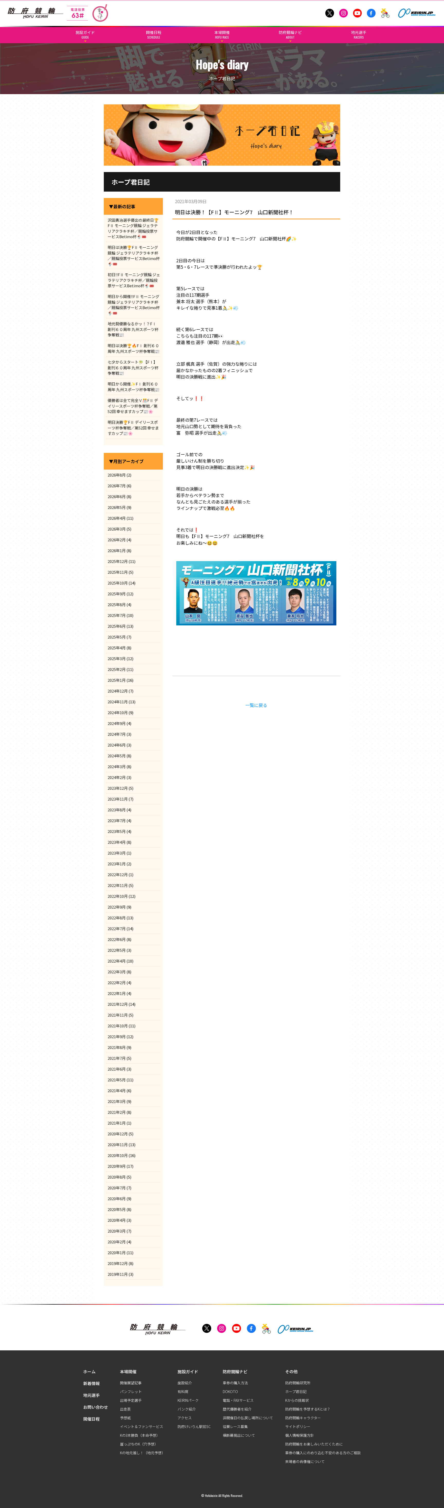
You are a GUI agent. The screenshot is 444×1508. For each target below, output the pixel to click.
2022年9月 (117, 907)
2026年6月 (117, 496)
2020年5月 (117, 1209)
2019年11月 (118, 1274)
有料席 (183, 1391)
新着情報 (91, 1383)
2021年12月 (118, 1004)
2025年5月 (117, 637)
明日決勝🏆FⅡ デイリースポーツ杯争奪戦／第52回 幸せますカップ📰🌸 (133, 427)
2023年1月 (117, 863)
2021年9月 (117, 1036)
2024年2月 (117, 777)
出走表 (125, 1409)
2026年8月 (117, 475)
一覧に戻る (256, 705)
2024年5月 (117, 755)
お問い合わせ (95, 1407)
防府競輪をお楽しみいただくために (314, 1444)
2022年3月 (117, 971)
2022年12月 (118, 874)
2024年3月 (117, 766)
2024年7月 (117, 734)
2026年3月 (117, 529)
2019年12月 (118, 1263)
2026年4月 (117, 518)
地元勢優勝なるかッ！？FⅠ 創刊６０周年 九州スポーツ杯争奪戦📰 (133, 329)
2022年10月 (118, 896)
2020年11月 (118, 1144)
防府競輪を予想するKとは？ (307, 1409)
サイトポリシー (297, 1426)
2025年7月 (117, 615)
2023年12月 (118, 788)
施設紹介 (185, 1382)
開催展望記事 (131, 1382)
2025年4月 (117, 647)
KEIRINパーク (188, 1400)
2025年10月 (118, 583)
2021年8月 (117, 1047)
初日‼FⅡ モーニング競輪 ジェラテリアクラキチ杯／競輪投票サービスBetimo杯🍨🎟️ (134, 280)
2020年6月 (117, 1198)
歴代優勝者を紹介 (237, 1409)
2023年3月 (117, 853)
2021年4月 (117, 1090)
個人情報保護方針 (299, 1435)
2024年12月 (118, 691)
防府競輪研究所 (297, 1382)
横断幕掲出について (239, 1435)
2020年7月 (117, 1187)
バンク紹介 (187, 1409)
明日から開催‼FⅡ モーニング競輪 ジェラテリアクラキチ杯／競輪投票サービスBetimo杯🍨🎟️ (134, 305)
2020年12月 (118, 1133)
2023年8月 (117, 809)
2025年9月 (117, 593)
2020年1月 (117, 1252)
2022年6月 (117, 939)
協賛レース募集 (235, 1426)
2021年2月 (117, 1112)
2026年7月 (117, 485)
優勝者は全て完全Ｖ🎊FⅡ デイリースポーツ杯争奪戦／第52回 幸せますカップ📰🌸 (133, 406)
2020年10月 (118, 1155)
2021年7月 (117, 1058)
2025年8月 (117, 604)
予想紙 (125, 1417)
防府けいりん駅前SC (194, 1426)
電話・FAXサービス (238, 1400)
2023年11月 (118, 799)
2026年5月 (117, 507)
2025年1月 (117, 680)
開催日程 (91, 1419)
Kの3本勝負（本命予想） (140, 1435)
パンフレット (131, 1391)
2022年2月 (117, 982)
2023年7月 (117, 820)
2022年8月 (117, 917)
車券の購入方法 (235, 1382)
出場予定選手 (131, 1400)
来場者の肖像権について (305, 1461)
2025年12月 (118, 561)
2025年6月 (117, 626)
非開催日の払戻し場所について (248, 1417)
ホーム (89, 1371)
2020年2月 (117, 1241)
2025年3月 (117, 658)
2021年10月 (118, 1025)
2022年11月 (118, 885)
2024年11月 (118, 701)
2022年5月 (117, 950)
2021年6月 (117, 1069)
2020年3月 (117, 1231)
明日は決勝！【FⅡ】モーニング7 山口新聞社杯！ (234, 212)
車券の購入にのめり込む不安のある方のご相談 (323, 1452)
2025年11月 (118, 572)
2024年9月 (117, 723)
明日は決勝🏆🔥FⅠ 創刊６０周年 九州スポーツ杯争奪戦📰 (134, 348)
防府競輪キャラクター (303, 1417)
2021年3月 (117, 1101)
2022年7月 (117, 928)
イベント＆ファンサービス (141, 1426)
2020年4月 (117, 1220)
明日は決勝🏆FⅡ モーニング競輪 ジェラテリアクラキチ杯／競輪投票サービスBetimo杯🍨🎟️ (134, 255)
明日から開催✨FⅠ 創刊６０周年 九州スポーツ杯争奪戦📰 (134, 386)
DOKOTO (230, 1391)
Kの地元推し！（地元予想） (142, 1452)
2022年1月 (117, 993)
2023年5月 (117, 831)
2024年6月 (117, 745)
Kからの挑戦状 (297, 1400)
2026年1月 (117, 550)
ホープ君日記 (296, 1391)
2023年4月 (117, 842)
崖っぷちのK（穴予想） (139, 1444)
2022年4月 (117, 961)
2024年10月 (118, 712)
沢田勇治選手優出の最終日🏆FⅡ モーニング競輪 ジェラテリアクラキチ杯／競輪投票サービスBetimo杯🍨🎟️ (133, 228)
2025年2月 (117, 669)
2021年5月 (117, 1079)
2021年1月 (117, 1123)
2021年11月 (118, 1015)
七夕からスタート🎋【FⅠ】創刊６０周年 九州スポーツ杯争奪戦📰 (133, 367)
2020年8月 (117, 1177)
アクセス (185, 1417)
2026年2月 (117, 539)
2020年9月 (117, 1166)
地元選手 (91, 1395)
